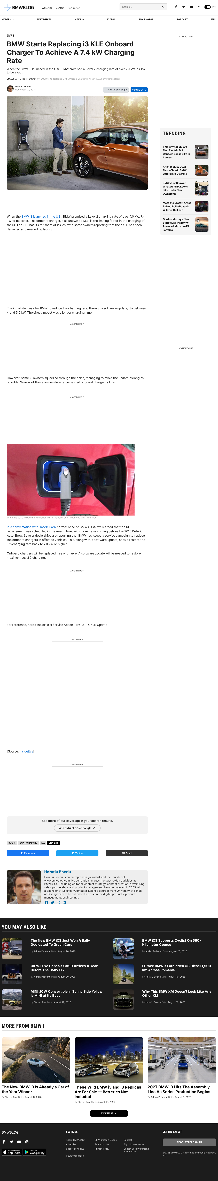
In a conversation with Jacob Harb (31, 527)
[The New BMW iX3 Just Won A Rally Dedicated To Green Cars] (12, 940)
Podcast (182, 19)
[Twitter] (183, 6)
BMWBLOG (12, 79)
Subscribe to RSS (75, 1148)
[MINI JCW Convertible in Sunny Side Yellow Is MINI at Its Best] (12, 991)
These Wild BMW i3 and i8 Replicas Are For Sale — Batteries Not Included (108, 1092)
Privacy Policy (102, 1148)
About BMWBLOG (75, 1140)
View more (107, 1113)
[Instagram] (199, 6)
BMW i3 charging (28, 843)
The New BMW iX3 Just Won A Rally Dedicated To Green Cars (60, 942)
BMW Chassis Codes (106, 1140)
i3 (38, 79)
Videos (111, 19)
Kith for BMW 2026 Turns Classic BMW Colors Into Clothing (175, 170)
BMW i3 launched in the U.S (40, 216)
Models (6, 19)
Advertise (47, 8)
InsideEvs (26, 751)
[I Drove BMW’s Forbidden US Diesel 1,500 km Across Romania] (123, 965)
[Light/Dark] (207, 7)
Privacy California (75, 1155)
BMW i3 (12, 843)
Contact (60, 8)
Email (128, 853)
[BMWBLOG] (28, 1132)
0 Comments (139, 89)
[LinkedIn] (64, 903)
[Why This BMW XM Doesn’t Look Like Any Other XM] (123, 991)
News (78, 19)
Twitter (79, 853)
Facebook (29, 853)
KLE (43, 843)
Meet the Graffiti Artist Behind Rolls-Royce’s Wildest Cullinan (177, 206)
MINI (213, 19)
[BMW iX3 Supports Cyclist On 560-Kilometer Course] (123, 940)
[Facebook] (176, 6)
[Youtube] (191, 6)
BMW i (10, 35)
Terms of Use (102, 1144)
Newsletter (74, 8)
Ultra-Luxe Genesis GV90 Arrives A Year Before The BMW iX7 (64, 968)
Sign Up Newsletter (134, 1144)
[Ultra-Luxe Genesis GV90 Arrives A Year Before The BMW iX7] (12, 965)
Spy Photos (146, 19)
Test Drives (44, 19)
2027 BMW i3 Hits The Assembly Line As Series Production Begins (179, 1089)
